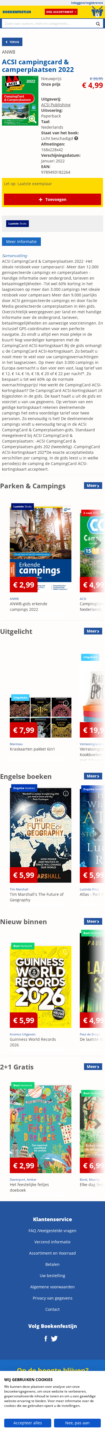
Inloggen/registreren (87, 3)
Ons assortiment (59, 12)
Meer (92, 485)
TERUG (14, 42)
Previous (5, 557)
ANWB (8, 52)
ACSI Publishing (56, 104)
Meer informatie (21, 241)
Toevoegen (55, 199)
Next (96, 557)
